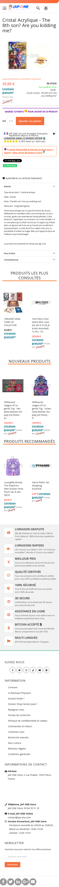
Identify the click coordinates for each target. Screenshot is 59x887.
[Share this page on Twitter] (10, 881)
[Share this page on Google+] (25, 881)
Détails (7, 186)
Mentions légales (17, 748)
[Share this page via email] (32, 881)
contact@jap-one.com (19, 817)
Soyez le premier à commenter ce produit (21, 78)
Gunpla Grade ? (16, 698)
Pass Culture (14, 742)
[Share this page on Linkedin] (18, 881)
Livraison (12, 687)
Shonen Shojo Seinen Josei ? (22, 704)
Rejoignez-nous (16, 709)
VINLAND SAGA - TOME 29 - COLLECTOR (13, 322)
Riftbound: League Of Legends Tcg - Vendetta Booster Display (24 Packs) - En (13, 410)
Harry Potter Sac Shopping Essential (40, 485)
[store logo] (18, 8)
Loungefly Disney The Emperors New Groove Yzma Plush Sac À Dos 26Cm (13, 489)
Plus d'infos (9, 253)
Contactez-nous (16, 731)
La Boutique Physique (19, 692)
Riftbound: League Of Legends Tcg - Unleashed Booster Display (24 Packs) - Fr (41, 410)
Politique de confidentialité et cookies (27, 720)
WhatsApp (11, 165)
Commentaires (11, 259)
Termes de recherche (19, 715)
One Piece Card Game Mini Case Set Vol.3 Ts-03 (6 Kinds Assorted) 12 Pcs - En (41, 325)
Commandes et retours (20, 726)
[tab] (29, 186)
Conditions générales (19, 754)
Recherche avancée (18, 737)
